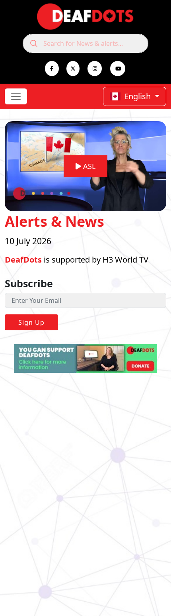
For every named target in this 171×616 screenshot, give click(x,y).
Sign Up (31, 322)
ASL (88, 166)
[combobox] (85, 43)
